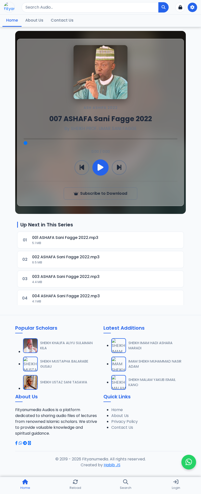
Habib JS (112, 465)
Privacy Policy (124, 421)
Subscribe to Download (103, 193)
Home (12, 20)
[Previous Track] (82, 167)
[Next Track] (119, 167)
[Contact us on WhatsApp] (188, 462)
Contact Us (62, 20)
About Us (34, 20)
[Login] (180, 7)
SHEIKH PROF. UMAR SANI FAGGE (104, 128)
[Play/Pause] (100, 167)
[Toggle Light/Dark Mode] (192, 7)
